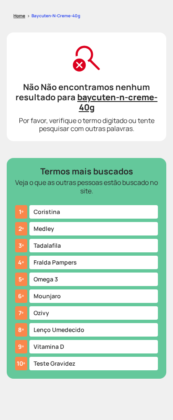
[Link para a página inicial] (19, 16)
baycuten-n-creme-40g (55, 16)
